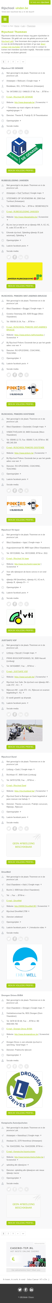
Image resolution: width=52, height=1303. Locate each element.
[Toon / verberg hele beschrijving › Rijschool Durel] (28, 797)
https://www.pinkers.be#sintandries (28, 335)
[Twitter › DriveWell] (8, 938)
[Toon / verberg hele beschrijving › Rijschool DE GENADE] (28, 109)
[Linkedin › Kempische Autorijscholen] (20, 1189)
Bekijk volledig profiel (21, 170)
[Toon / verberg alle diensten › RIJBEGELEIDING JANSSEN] (28, 234)
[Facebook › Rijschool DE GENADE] (14, 132)
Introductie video (38, 927)
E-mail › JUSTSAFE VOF (17, 671)
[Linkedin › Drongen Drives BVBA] (20, 1066)
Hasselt (18, 653)
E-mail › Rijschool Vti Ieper (17, 558)
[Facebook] (25, 1289)
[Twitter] (20, 1289)
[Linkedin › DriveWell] (20, 938)
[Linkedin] (31, 1289)
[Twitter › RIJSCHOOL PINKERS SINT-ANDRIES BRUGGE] (8, 375)
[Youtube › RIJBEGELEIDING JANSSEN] (26, 257)
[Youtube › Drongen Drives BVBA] (26, 1066)
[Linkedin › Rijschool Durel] (20, 828)
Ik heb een (39, 2)
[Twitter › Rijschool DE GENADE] (8, 132)
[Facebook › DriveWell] (14, 938)
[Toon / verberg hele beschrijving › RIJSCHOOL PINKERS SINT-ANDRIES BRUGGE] (28, 344)
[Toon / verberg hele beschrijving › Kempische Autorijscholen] (28, 1164)
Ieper (25, 542)
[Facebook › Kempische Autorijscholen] (14, 1189)
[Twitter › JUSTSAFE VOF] (8, 714)
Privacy (31, 1297)
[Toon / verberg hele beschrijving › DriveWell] (28, 911)
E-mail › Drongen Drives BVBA (19, 1029)
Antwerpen (10, 81)
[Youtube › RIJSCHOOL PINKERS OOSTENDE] (26, 490)
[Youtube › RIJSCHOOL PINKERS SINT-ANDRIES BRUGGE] (26, 375)
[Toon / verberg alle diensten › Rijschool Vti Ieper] (28, 581)
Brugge (26, 308)
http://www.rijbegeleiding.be (25, 217)
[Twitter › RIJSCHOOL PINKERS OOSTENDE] (8, 490)
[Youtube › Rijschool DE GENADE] (26, 132)
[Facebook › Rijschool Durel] (14, 828)
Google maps (33, 81)
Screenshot (42, 102)
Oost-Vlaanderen (13, 884)
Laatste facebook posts (17, 246)
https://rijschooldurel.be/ (24, 791)
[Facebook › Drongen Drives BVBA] (14, 1066)
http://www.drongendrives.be (26, 1034)
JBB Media (23, 1297)
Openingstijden (13, 121)
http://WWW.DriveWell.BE (25, 906)
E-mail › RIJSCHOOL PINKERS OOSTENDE (25, 447)
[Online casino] (26, 1243)
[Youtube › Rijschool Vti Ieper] (26, 604)
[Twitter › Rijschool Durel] (8, 828)
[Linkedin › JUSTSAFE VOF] (20, 714)
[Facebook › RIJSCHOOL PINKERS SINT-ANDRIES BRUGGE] (14, 375)
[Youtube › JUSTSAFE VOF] (26, 714)
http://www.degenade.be (24, 102)
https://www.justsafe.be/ (24, 677)
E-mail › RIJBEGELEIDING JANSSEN (22, 212)
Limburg (9, 653)
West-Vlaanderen (13, 308)
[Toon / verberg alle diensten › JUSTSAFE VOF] (28, 691)
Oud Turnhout (23, 193)
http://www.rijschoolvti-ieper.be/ (27, 564)
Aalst (25, 884)
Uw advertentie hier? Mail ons (26, 1270)
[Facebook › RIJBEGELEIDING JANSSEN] (14, 257)
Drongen (26, 1008)
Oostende (27, 427)
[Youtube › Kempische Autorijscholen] (26, 1189)
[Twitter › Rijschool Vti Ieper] (8, 604)
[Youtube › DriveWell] (26, 938)
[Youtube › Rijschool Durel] (26, 828)
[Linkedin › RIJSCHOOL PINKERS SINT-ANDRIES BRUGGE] (20, 375)
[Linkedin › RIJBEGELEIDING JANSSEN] (20, 257)
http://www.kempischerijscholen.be (28, 1157)
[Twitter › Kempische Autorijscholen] (8, 1189)
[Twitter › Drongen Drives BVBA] (8, 1066)
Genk (17, 769)
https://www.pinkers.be (23, 453)
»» (23, 62)
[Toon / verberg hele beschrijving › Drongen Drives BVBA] (28, 1043)
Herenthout (22, 1135)
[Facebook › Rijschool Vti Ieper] (14, 604)
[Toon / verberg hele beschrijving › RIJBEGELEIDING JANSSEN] (28, 226)
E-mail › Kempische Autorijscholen (20, 1152)
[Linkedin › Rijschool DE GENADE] (20, 132)
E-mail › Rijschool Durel (16, 785)
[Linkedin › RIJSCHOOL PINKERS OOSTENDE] (20, 490)
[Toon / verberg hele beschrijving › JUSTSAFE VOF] (28, 683)
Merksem (21, 81)
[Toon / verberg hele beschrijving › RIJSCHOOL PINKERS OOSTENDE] (28, 459)
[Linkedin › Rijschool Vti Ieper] (20, 604)
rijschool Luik (7, 41)
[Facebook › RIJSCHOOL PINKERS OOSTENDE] (14, 490)
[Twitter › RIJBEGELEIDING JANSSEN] (8, 257)
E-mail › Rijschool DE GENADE (19, 97)
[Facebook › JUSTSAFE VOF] (14, 714)
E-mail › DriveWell (14, 901)
